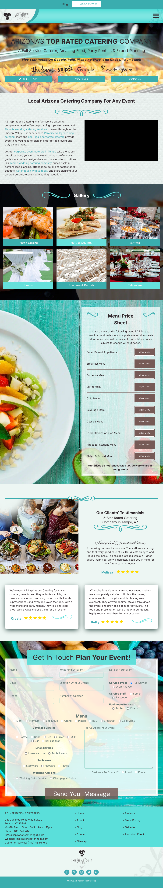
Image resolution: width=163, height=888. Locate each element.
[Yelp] (96, 872)
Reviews (130, 813)
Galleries (130, 827)
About (80, 820)
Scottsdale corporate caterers (46, 136)
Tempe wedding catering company (31, 163)
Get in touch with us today (32, 170)
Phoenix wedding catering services (26, 129)
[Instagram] (81, 872)
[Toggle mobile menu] (156, 15)
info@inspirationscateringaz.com (24, 834)
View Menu (144, 352)
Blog (79, 827)
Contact (81, 834)
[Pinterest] (89, 872)
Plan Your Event (134, 834)
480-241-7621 (22, 831)
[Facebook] (67, 872)
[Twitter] (74, 872)
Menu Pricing (133, 820)
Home (80, 813)
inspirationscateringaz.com (32, 838)
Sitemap (82, 841)
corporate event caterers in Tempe (35, 151)
